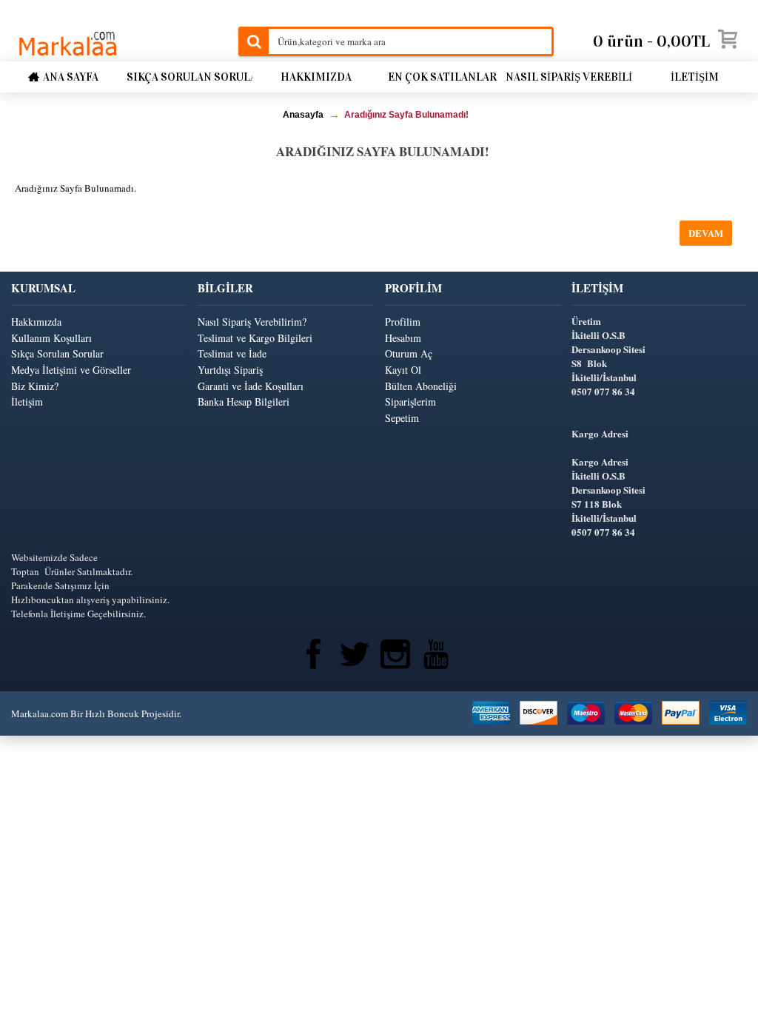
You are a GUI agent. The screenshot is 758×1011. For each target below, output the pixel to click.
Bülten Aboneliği (421, 386)
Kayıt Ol (403, 370)
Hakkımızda (36, 322)
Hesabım (403, 338)
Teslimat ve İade (232, 353)
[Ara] (253, 41)
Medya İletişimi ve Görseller (71, 370)
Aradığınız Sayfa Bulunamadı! (406, 115)
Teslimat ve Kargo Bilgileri (255, 338)
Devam (705, 233)
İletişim (27, 401)
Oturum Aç (408, 353)
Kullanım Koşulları (51, 338)
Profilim (402, 322)
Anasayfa (303, 115)
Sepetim (402, 418)
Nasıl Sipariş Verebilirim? (252, 322)
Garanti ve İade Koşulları (250, 386)
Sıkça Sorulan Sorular (57, 353)
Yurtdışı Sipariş (230, 370)
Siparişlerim (410, 401)
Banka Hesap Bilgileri (243, 401)
